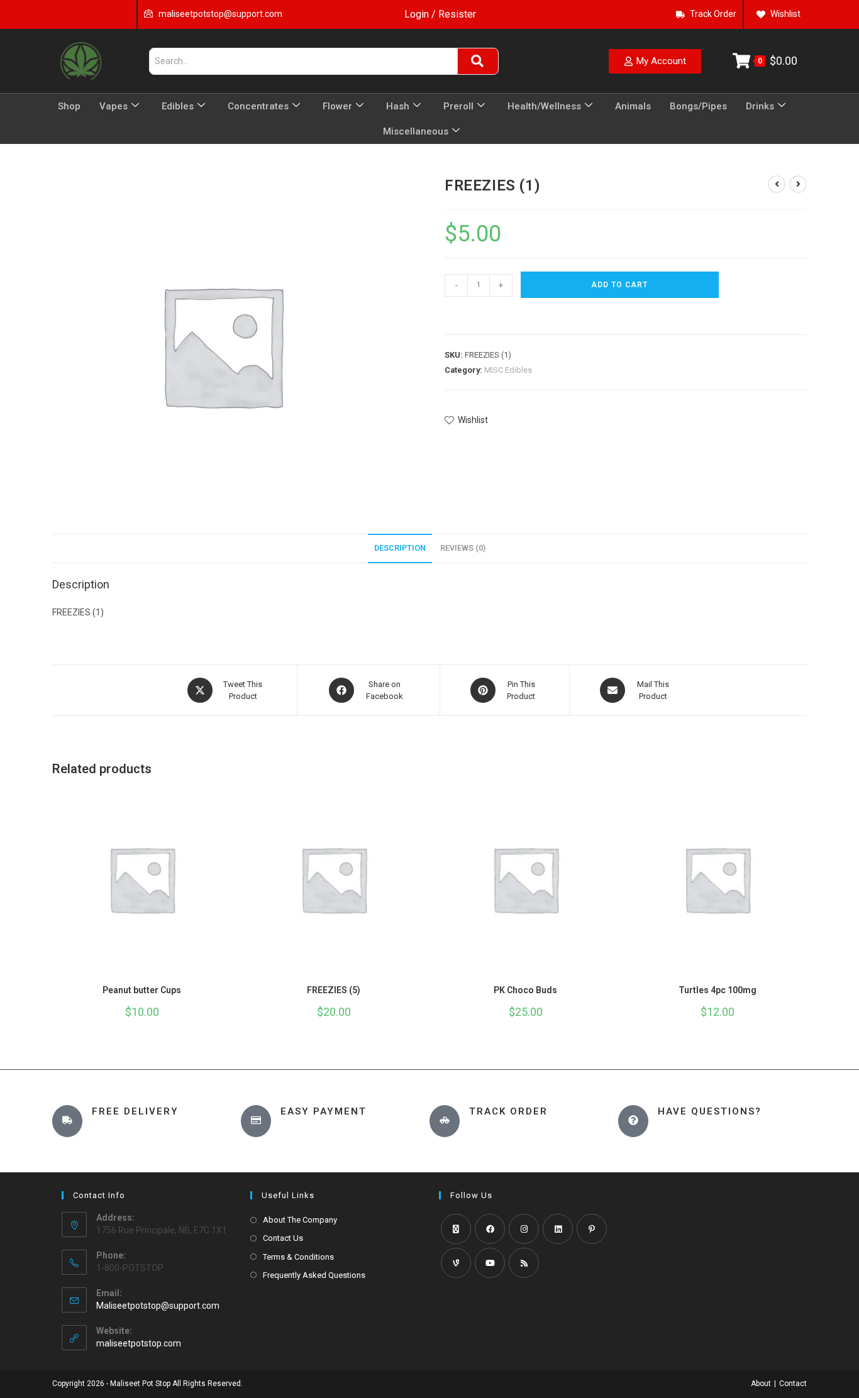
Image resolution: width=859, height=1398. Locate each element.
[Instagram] (524, 1229)
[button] (450, 313)
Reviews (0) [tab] (462, 548)
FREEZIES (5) (333, 990)
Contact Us (283, 1238)
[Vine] (456, 1263)
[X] (456, 1229)
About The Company (300, 1220)
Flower (337, 106)
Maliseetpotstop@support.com (157, 1306)
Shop (69, 106)
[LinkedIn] (558, 1229)
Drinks (760, 106)
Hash (397, 106)
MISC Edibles (508, 370)
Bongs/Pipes (698, 106)
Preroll (458, 106)
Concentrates (258, 106)
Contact (793, 1383)
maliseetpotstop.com (138, 1343)
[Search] (478, 61)
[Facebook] (490, 1229)
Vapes (113, 106)
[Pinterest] (592, 1229)
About (761, 1383)
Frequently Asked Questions (314, 1275)
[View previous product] (776, 184)
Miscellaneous (415, 131)
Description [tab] (400, 548)
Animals (633, 106)
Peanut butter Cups (142, 990)
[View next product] (798, 184)
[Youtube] (490, 1263)
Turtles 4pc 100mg (717, 990)
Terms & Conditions (298, 1257)
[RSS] (524, 1263)
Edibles (178, 106)
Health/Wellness (544, 106)
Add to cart (619, 284)
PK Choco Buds (525, 990)
